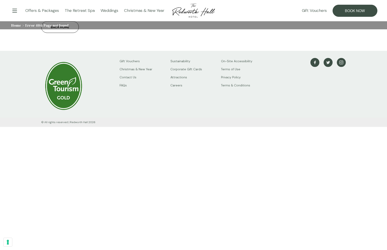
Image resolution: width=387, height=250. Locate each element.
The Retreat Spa (80, 10)
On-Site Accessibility (236, 61)
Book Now (355, 10)
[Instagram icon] (341, 62)
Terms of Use (230, 69)
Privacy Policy (231, 77)
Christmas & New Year (144, 10)
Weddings (109, 10)
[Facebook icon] (314, 62)
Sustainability (180, 61)
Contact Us (128, 77)
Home (16, 25)
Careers (176, 85)
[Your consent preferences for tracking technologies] (8, 242)
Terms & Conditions (235, 85)
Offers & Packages (42, 10)
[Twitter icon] (328, 62)
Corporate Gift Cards (186, 69)
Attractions (178, 77)
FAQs (123, 85)
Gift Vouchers (314, 10)
